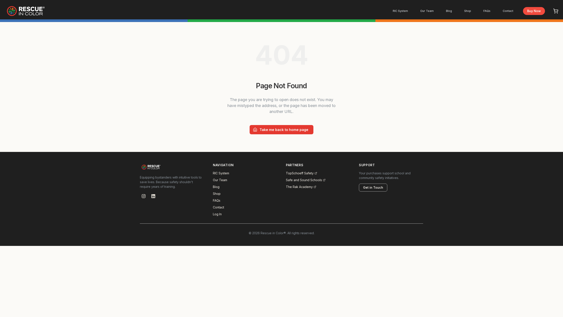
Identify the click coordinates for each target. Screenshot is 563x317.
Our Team (427, 11)
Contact (508, 11)
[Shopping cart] (555, 11)
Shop (467, 11)
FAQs (486, 11)
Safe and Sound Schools (304, 180)
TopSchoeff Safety (300, 173)
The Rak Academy (299, 187)
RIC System (400, 11)
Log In (217, 214)
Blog (449, 11)
